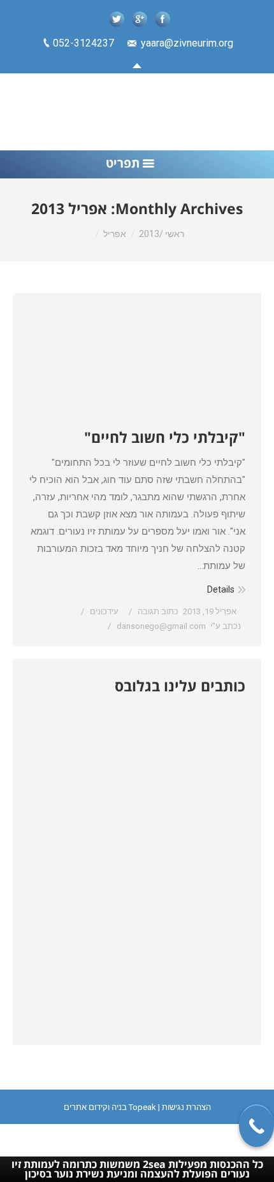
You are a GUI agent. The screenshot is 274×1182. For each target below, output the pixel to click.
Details (220, 589)
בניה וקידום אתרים (95, 1107)
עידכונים (104, 611)
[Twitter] (116, 19)
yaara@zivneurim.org (187, 43)
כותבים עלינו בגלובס (180, 685)
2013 (149, 234)
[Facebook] (162, 19)
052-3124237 (83, 43)
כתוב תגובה (158, 611)
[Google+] (139, 19)
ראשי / (171, 234)
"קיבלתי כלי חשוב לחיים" (164, 437)
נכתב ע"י (179, 626)
